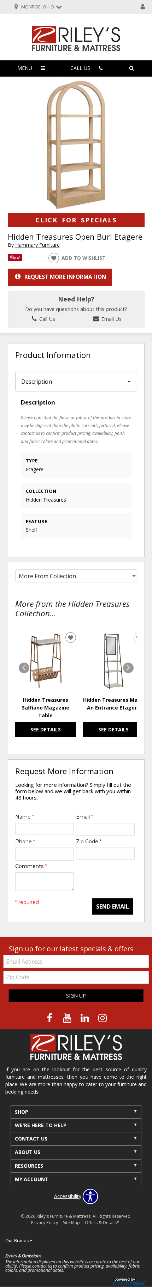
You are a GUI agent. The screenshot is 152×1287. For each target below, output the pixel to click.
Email (84, 817)
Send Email (112, 906)
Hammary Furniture (37, 244)
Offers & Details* (102, 1223)
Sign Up (76, 995)
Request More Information (65, 277)
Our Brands (18, 1241)
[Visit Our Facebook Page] (50, 1017)
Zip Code (88, 841)
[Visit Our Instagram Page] (102, 1017)
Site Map (71, 1223)
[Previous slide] (24, 668)
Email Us (111, 318)
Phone (25, 841)
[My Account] (142, 7)
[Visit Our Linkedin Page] (85, 1017)
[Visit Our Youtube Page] (68, 1017)
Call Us (46, 318)
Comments (31, 866)
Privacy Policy (44, 1223)
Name (24, 817)
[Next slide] (128, 668)
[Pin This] (15, 259)
